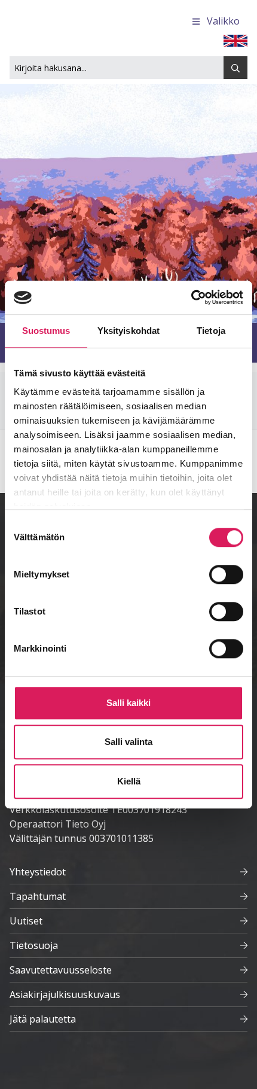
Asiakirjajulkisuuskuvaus (65, 994)
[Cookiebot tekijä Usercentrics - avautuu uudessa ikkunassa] (191, 297)
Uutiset (26, 920)
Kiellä (128, 781)
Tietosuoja (34, 945)
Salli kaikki (128, 703)
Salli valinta (128, 742)
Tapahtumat (38, 896)
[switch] (226, 574)
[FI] (235, 39)
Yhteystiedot (38, 871)
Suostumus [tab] (46, 331)
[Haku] (235, 67)
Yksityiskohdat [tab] (128, 331)
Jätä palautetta (43, 1019)
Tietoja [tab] (211, 331)
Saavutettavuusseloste (61, 970)
